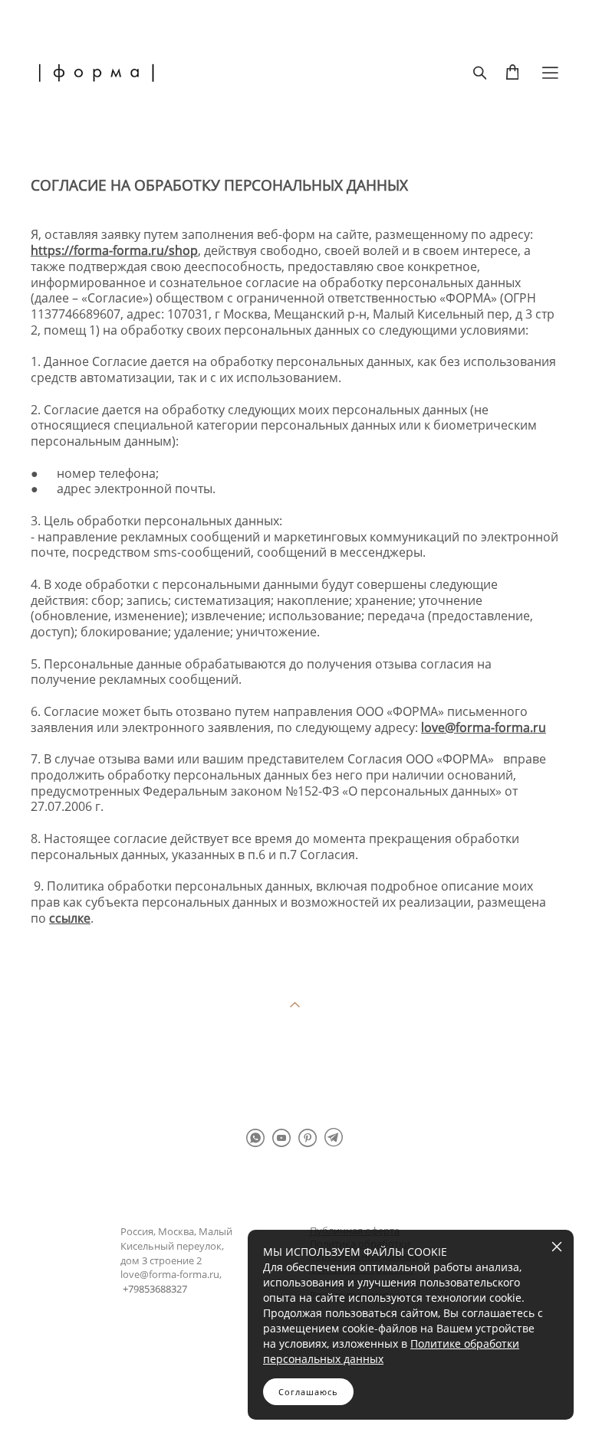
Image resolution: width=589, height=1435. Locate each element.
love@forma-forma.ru (483, 727)
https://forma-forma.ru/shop (114, 250)
